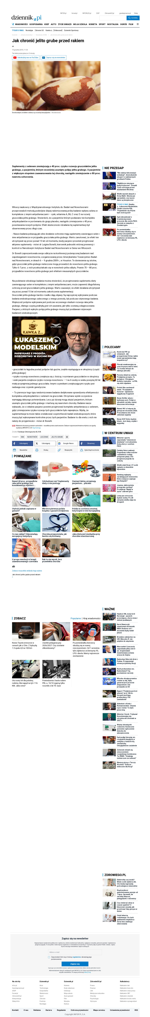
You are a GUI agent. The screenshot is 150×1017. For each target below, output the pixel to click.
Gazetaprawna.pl (18, 988)
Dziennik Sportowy (71, 30)
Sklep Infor (16, 1001)
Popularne (76, 618)
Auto (41, 985)
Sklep (136, 13)
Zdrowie (42, 998)
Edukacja (67, 991)
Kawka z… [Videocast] (54, 30)
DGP (97, 13)
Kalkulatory (124, 981)
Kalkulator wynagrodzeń (128, 1001)
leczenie (44, 437)
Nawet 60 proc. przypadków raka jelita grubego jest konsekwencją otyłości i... (24, 483)
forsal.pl (74, 13)
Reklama (37, 1010)
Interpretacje (16, 998)
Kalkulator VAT (125, 993)
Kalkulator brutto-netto (128, 998)
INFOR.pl (63, 13)
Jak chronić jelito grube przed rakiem (26, 576)
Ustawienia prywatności (120, 1010)
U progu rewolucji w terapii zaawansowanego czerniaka (25, 560)
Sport (41, 996)
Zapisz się (75, 964)
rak (22, 437)
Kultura (66, 1004)
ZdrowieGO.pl (109, 13)
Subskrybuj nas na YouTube (27, 57)
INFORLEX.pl (87, 13)
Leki (91, 991)
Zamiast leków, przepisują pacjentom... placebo (84, 482)
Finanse (93, 988)
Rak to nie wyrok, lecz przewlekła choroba (52, 560)
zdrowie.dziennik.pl (26, 35)
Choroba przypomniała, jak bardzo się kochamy (54, 535)
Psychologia (94, 998)
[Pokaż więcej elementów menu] (138, 24)
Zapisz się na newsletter (55, 57)
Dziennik (14, 35)
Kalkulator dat (125, 985)
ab (13, 46)
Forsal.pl (15, 993)
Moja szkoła (68, 993)
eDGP (14, 991)
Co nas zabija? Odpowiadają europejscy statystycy (25, 535)
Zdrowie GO (39, 30)
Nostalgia (29, 30)
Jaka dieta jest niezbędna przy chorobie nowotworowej (86, 535)
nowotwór (32, 437)
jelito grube (57, 437)
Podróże (42, 1001)
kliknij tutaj (87, 972)
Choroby (93, 996)
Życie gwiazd (68, 996)
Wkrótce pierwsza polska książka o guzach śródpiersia (55, 510)
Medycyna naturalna (97, 993)
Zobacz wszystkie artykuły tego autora (27, 571)
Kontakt (15, 1010)
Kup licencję (37, 428)
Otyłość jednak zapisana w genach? (24, 510)
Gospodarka (44, 991)
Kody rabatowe (69, 988)
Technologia (44, 988)
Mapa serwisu (99, 1010)
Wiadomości (44, 993)
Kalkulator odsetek (126, 996)
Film (65, 998)
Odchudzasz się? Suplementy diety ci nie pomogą (55, 482)
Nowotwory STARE (41, 35)
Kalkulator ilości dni (126, 988)
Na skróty (16, 981)
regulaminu (76, 957)
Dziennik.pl (44, 981)
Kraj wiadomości (91, 618)
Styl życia (93, 1001)
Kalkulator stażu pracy (127, 991)
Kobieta (66, 985)
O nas (26, 1010)
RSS (136, 1010)
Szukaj (134, 18)
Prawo (92, 985)
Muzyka (67, 1001)
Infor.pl (14, 985)
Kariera (49, 1010)
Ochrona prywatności (79, 1010)
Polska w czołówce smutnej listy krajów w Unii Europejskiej (86, 510)
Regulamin (61, 1010)
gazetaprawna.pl (125, 13)
